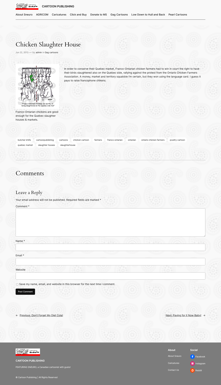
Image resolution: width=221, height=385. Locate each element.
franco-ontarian (115, 140)
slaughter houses (46, 145)
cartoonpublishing (45, 140)
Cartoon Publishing (58, 6)
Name (20, 241)
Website (20, 269)
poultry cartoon (177, 140)
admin (39, 52)
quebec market (25, 145)
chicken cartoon (81, 140)
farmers (98, 140)
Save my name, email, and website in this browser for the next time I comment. (67, 284)
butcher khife (24, 140)
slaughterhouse (67, 145)
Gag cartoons (51, 52)
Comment (22, 206)
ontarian (132, 140)
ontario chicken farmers (152, 140)
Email (20, 255)
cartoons (63, 140)
